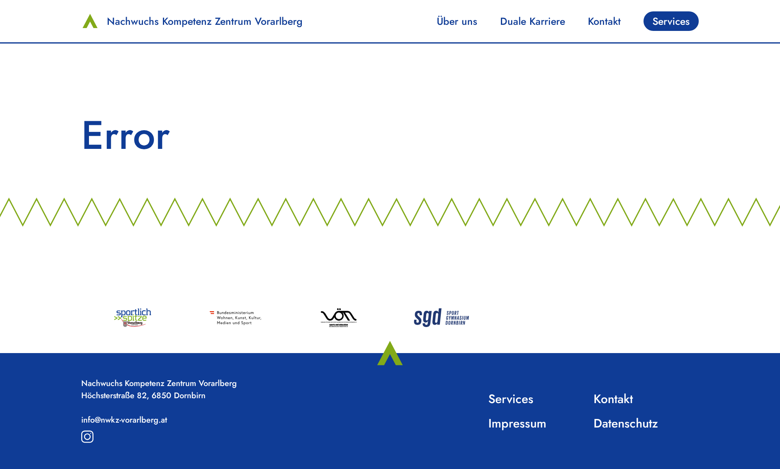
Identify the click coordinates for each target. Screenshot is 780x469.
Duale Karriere (532, 21)
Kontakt (604, 21)
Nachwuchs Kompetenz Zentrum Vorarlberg (205, 21)
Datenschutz (626, 423)
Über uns (457, 21)
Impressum (517, 423)
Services (671, 21)
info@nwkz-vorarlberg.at (124, 420)
